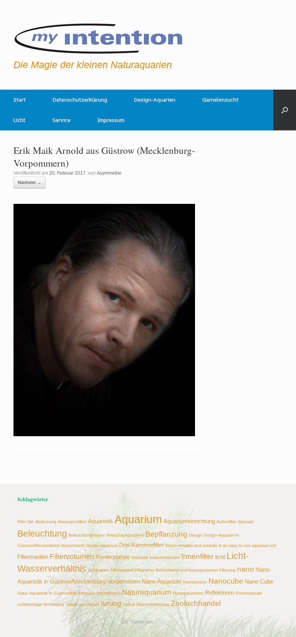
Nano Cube (259, 581)
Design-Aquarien (154, 99)
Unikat (129, 604)
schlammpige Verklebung (40, 604)
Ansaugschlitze (72, 521)
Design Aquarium (102, 545)
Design (195, 535)
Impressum (111, 120)
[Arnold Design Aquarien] (98, 36)
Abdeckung (45, 521)
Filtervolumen (72, 556)
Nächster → (29, 182)
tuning (111, 603)
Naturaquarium (146, 592)
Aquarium (138, 519)
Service (61, 120)
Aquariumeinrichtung (189, 521)
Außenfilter (227, 521)
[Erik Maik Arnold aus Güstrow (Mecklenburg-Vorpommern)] (104, 434)
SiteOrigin (164, 622)
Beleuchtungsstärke (125, 535)
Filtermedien (32, 557)
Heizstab (139, 557)
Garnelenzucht (220, 99)
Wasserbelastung (152, 604)
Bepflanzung (166, 534)
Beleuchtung (42, 534)
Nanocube (226, 581)
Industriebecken (165, 557)
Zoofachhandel (196, 603)
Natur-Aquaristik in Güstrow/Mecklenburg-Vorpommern (68, 593)
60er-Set (25, 521)
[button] (284, 110)
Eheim (171, 545)
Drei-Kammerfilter (141, 545)
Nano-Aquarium (162, 581)
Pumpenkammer (188, 593)
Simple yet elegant (82, 604)
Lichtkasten (98, 570)
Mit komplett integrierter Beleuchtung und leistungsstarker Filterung (173, 570)
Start (19, 99)
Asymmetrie (109, 173)
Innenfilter (197, 556)
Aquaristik (100, 521)
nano (245, 569)
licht (220, 557)
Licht (19, 120)
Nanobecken (195, 582)
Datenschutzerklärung (80, 99)
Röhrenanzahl (248, 593)
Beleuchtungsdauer (87, 535)
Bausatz (246, 521)
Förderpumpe (113, 557)
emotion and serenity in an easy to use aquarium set (227, 545)
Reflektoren (219, 592)
